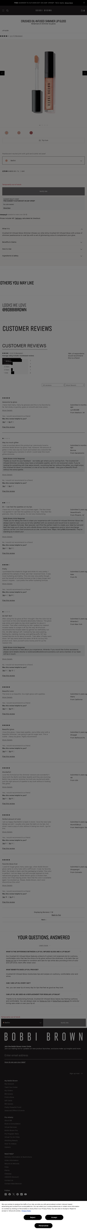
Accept (54, 1217)
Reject (32, 1217)
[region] (43, 1216)
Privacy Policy (26, 1211)
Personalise (43, 1226)
